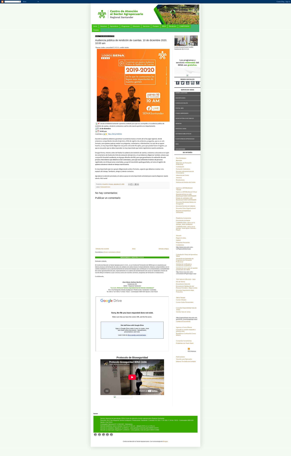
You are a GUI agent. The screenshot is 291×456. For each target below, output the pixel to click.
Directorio (136, 26)
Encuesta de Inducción (183, 284)
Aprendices (114, 26)
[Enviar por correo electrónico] (129, 184)
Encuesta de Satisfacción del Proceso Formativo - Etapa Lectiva (186, 287)
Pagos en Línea (181, 238)
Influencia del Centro (182, 175)
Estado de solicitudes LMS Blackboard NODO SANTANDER (186, 199)
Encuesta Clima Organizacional (186, 208)
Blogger (165, 441)
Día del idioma (180, 282)
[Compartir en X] (133, 184)
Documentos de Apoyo (183, 220)
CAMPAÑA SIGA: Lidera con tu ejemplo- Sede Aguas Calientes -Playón (186, 228)
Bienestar (179, 160)
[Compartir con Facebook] (136, 184)
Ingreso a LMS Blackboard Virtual (186, 192)
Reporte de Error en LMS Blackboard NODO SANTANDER (186, 195)
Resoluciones (180, 180)
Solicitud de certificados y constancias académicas (184, 265)
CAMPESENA (184, 26)
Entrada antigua (164, 249)
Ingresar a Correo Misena (184, 327)
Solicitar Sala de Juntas (183, 312)
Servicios (146, 26)
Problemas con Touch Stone (184, 343)
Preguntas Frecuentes (183, 242)
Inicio (95, 26)
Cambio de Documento (183, 321)
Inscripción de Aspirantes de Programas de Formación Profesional (184, 260)
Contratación (180, 167)
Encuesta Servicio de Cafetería (185, 206)
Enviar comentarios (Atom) (112, 252)
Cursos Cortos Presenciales (184, 302)
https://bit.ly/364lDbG (115, 134)
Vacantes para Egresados (184, 359)
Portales (156, 26)
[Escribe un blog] (131, 184)
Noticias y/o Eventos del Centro (185, 182)
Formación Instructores (183, 169)
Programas (125, 26)
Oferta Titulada (180, 297)
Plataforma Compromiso (183, 218)
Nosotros (103, 26)
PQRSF (178, 240)
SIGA (164, 26)
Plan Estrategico (181, 158)
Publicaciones (180, 357)
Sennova (179, 177)
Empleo (96, 30)
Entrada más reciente (102, 249)
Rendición (172, 26)
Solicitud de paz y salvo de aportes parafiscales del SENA (187, 269)
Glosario (178, 235)
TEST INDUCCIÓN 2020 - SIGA (186, 279)
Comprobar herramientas (184, 341)
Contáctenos (180, 245)
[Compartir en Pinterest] (138, 184)
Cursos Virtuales (181, 300)
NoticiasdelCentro (105, 187)
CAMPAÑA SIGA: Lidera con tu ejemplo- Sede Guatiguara (185, 223)
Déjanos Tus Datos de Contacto (186, 361)
